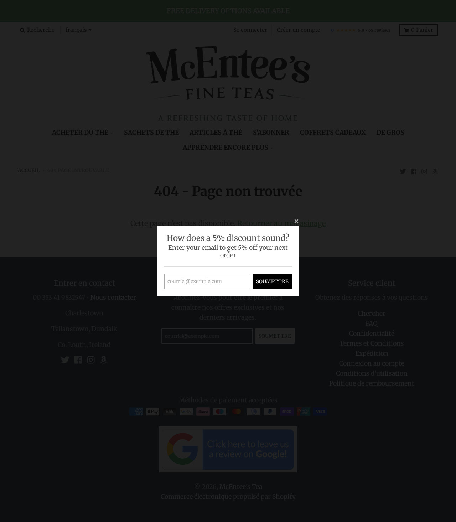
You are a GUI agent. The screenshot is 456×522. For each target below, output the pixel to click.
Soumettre (272, 281)
